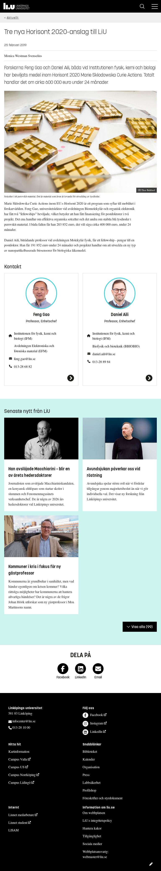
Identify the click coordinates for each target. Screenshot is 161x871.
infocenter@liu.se (23, 721)
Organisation (91, 767)
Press (86, 774)
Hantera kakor (92, 828)
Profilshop (89, 790)
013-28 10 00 (21, 727)
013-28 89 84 (101, 361)
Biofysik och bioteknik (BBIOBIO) (116, 346)
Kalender (89, 759)
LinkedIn (96, 731)
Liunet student (17, 822)
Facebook (96, 714)
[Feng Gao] (41, 378)
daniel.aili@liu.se (103, 354)
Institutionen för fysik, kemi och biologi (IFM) (35, 336)
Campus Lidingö (19, 782)
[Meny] (154, 6)
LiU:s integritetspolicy (97, 820)
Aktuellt (13, 18)
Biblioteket (90, 751)
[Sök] (142, 6)
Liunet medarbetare (21, 814)
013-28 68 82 (23, 366)
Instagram (96, 723)
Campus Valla (17, 759)
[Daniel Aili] (119, 378)
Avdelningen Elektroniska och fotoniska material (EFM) (34, 348)
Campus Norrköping (22, 774)
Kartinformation (18, 751)
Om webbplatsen (94, 812)
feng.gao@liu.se (24, 358)
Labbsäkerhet (91, 782)
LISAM (13, 830)
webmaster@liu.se (95, 856)
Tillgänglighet (92, 836)
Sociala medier (92, 843)
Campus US (16, 767)
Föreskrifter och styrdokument (102, 798)
